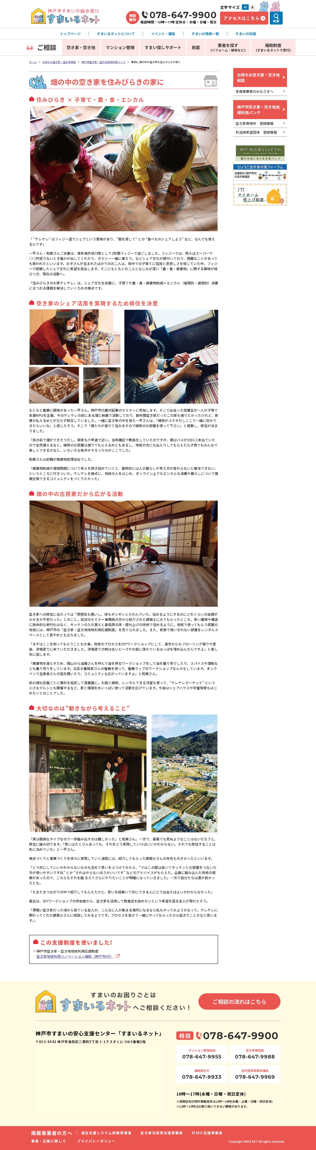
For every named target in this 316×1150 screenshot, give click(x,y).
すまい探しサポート (163, 47)
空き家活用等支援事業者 (161, 1132)
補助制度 (273, 47)
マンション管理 (120, 47)
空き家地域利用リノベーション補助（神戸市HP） (75, 956)
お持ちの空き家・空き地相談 (59, 62)
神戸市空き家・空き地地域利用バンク (103, 62)
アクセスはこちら (241, 18)
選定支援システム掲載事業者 (106, 1132)
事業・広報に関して (48, 1141)
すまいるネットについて (116, 33)
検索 (276, 21)
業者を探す (227, 47)
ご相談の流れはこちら (239, 1001)
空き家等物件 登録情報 (254, 123)
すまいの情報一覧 (205, 33)
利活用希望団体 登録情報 (256, 132)
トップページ (70, 33)
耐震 (196, 47)
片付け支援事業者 (207, 1132)
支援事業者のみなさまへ (254, 91)
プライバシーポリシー (96, 1141)
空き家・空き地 (81, 47)
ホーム (33, 62)
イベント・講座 (163, 33)
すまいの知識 (245, 33)
